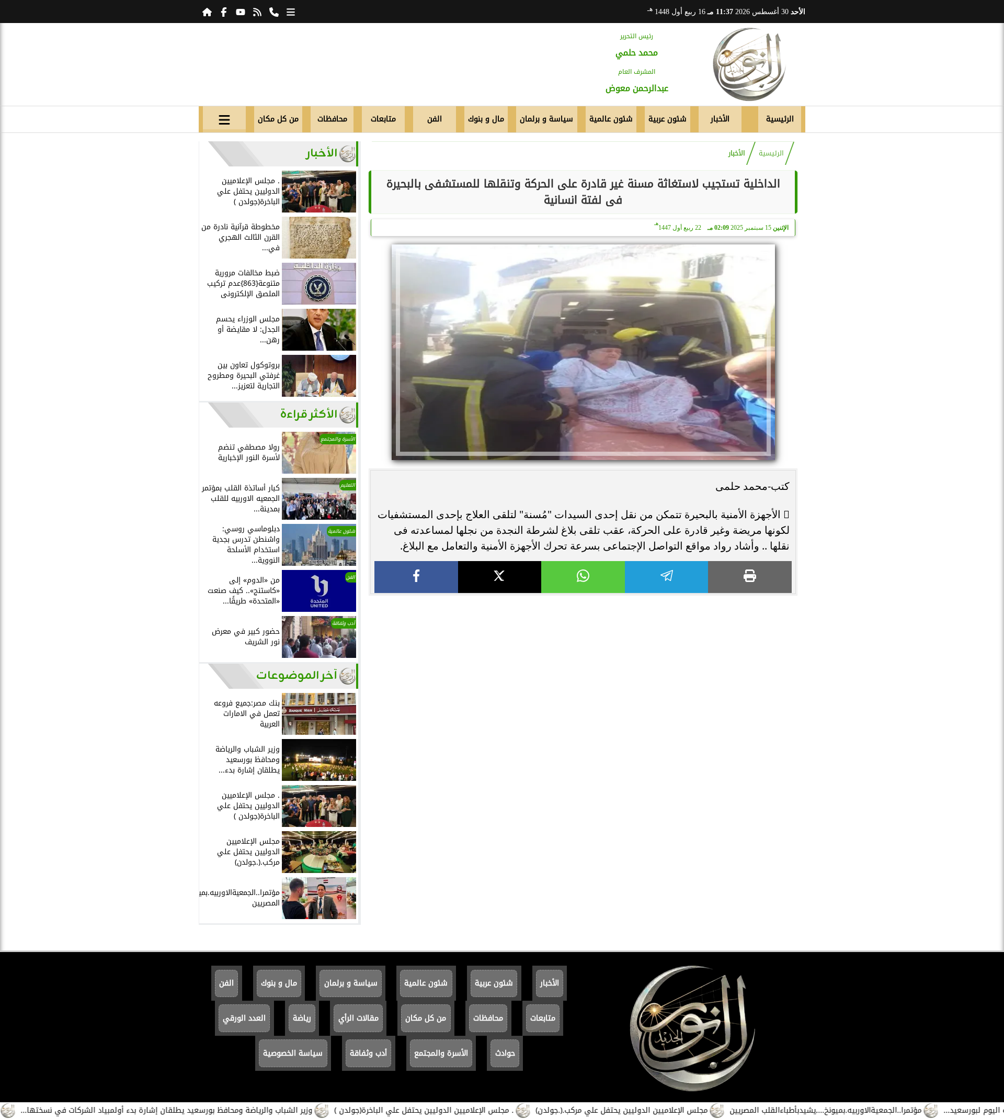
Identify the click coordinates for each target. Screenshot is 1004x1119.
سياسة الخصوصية (293, 1053)
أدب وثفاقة (368, 1053)
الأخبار (720, 119)
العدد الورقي (244, 1018)
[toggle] (224, 117)
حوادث (505, 1053)
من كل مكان (278, 119)
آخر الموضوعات (296, 676)
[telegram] (667, 577)
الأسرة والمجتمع (441, 1053)
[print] (750, 577)
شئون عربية (667, 119)
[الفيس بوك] (223, 11)
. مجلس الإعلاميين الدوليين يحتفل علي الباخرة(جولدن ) (459, 1110)
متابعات (383, 119)
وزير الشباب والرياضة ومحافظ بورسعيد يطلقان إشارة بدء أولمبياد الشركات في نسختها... (202, 1110)
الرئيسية (780, 119)
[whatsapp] (583, 577)
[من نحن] (274, 11)
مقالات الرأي (358, 1018)
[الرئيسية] (207, 11)
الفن (434, 119)
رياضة (302, 1018)
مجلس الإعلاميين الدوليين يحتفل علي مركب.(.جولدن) (657, 1110)
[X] (500, 577)
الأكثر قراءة (308, 414)
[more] (290, 11)
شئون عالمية (611, 119)
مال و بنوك (486, 119)
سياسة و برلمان (546, 119)
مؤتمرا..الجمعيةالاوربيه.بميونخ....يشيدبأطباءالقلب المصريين (861, 1110)
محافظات (332, 119)
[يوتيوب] (240, 11)
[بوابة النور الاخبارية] (749, 64)
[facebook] (416, 577)
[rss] (257, 11)
